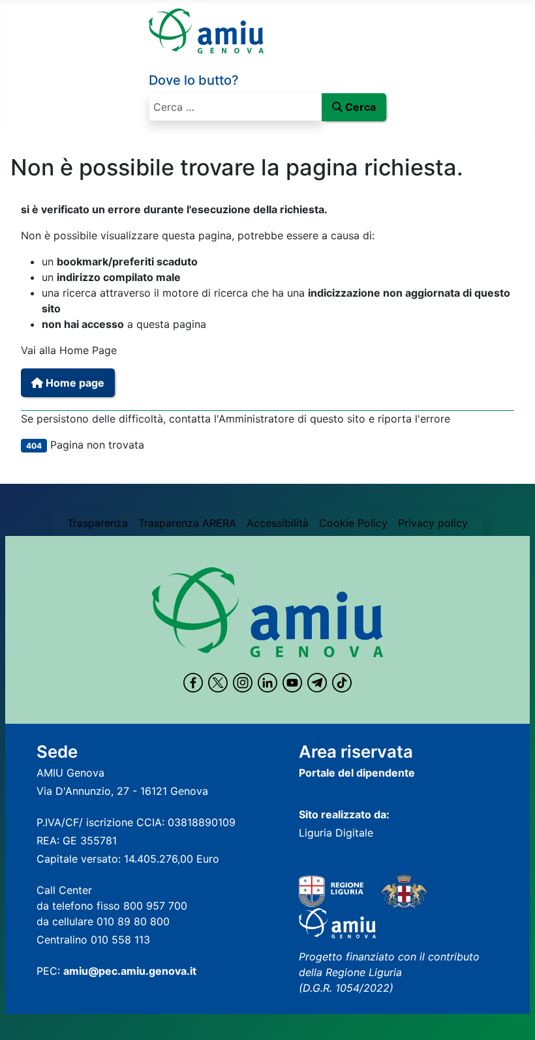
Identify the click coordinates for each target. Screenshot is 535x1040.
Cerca (360, 106)
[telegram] (317, 682)
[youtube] (292, 682)
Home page (73, 382)
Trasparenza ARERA (187, 522)
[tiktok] (342, 682)
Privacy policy (433, 522)
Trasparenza (97, 522)
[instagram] (242, 682)
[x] (218, 682)
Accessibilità (278, 522)
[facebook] (193, 682)
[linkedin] (267, 682)
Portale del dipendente (357, 772)
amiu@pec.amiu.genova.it (129, 970)
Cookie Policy (353, 522)
